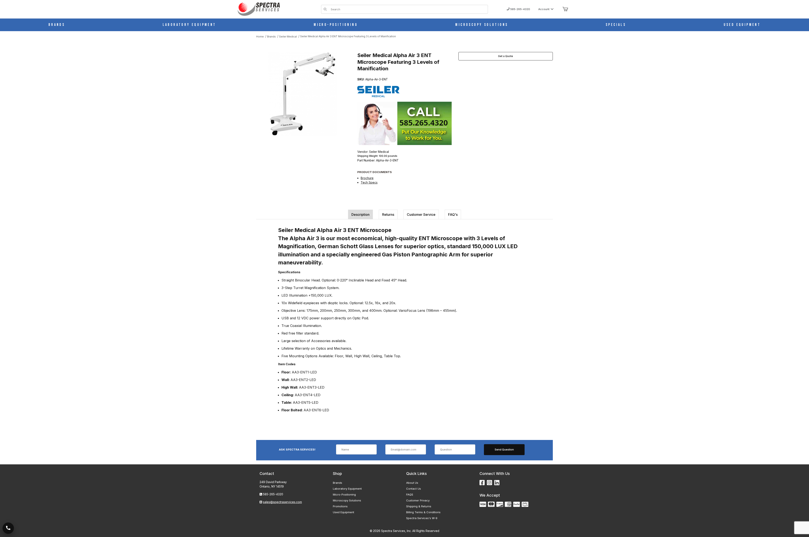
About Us (412, 482)
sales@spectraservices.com (282, 502)
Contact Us (413, 488)
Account (543, 9)
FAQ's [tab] (453, 214)
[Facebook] (482, 483)
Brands (337, 482)
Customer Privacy (418, 500)
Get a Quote (505, 56)
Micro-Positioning (344, 494)
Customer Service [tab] (421, 214)
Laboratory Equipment (347, 488)
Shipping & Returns (418, 506)
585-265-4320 (520, 9)
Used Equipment (343, 512)
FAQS (409, 494)
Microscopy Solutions (347, 500)
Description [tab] (360, 214)
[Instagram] (489, 483)
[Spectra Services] (259, 9)
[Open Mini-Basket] (565, 9)
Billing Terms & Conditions (423, 512)
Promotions (340, 506)
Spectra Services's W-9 (421, 518)
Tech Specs (369, 182)
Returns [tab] (388, 214)
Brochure (367, 178)
